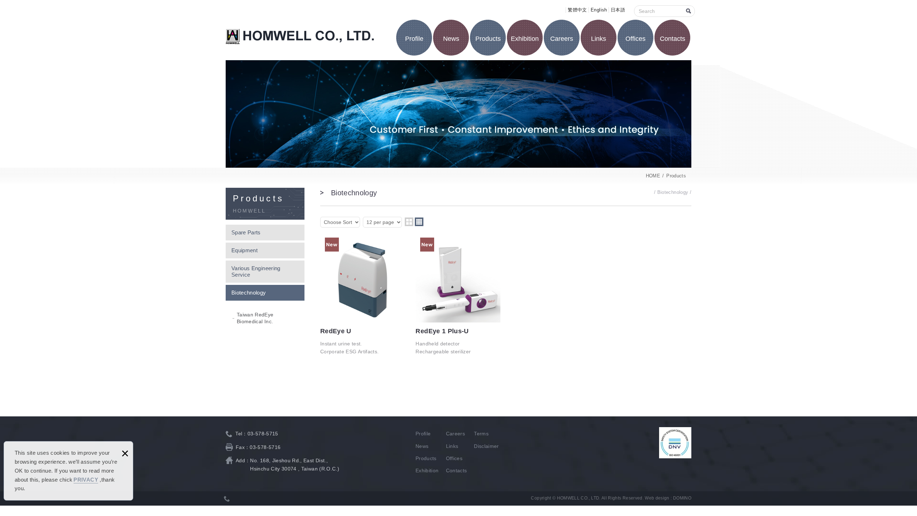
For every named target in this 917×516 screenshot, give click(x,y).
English (599, 10)
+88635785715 (227, 498)
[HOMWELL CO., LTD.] (300, 36)
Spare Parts (246, 232)
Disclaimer (486, 446)
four (419, 222)
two (409, 222)
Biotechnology (248, 293)
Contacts (672, 38)
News (451, 38)
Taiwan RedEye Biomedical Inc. (255, 318)
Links (598, 38)
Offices (635, 38)
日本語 (618, 10)
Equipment (244, 250)
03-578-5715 (263, 433)
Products (488, 38)
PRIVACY (85, 480)
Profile (414, 38)
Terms (481, 433)
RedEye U (362, 296)
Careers (561, 38)
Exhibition (525, 38)
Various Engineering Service (255, 271)
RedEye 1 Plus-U (458, 296)
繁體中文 (577, 10)
